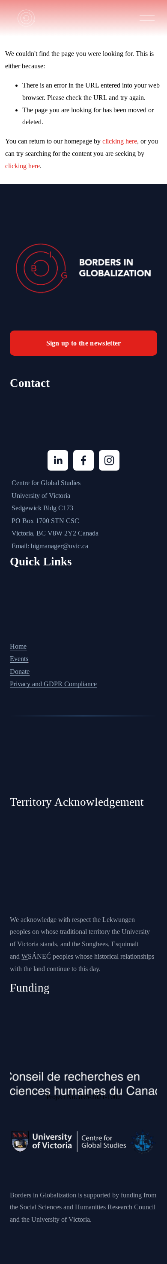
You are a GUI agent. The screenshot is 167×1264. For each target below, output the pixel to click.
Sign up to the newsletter (83, 343)
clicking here (119, 141)
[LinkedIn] (58, 460)
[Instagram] (109, 460)
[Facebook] (83, 460)
